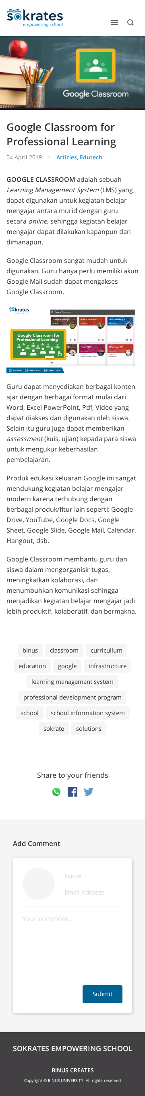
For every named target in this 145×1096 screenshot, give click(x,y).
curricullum (106, 650)
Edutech (91, 157)
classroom (64, 650)
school (30, 713)
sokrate (54, 728)
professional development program (72, 697)
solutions (89, 728)
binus (30, 650)
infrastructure (107, 666)
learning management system (72, 681)
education (32, 666)
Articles (66, 157)
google (67, 666)
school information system (88, 713)
